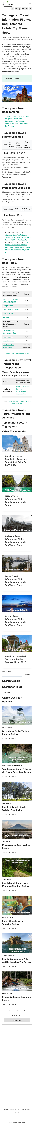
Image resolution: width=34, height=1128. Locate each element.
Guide (9, 37)
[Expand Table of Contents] (28, 79)
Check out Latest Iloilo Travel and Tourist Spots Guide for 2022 (16, 659)
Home (4, 37)
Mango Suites (8, 306)
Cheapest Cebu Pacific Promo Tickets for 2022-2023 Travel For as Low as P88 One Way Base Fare (18, 237)
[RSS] (30, 8)
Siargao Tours (7, 993)
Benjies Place (8, 314)
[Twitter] (16, 8)
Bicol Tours (6, 841)
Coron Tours (6, 765)
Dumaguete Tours (8, 955)
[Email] (26, 8)
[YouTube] (23, 8)
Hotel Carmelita (8, 341)
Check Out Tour (9, 738)
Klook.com (6, 692)
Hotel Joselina (8, 337)
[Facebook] (12, 8)
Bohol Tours (6, 879)
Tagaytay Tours (7, 917)
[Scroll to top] (29, 1117)
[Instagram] (19, 8)
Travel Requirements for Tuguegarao (18, 116)
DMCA (17, 1113)
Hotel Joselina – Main (11, 310)
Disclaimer (26, 1109)
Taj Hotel (6, 318)
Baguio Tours (6, 803)
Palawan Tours (17, 765)
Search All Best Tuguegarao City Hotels (17, 353)
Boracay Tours (7, 727)
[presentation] (17, 443)
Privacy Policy (15, 1109)
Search (27, 675)
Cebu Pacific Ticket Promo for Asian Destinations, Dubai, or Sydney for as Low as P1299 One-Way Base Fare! (17, 247)
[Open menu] (30, 3)
